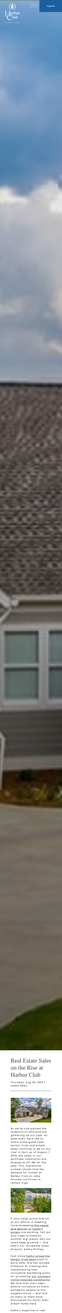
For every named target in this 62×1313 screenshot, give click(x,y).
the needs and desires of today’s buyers (30, 1229)
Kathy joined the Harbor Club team (30, 1257)
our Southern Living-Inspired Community (31, 1278)
